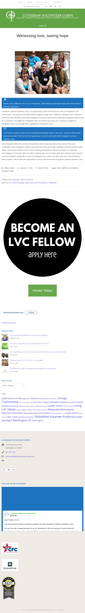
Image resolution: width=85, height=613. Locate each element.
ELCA (74, 402)
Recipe (58, 413)
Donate (29, 2)
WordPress (61, 609)
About (21, 2)
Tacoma (80, 413)
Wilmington (37, 420)
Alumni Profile (43, 168)
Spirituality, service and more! (22, 180)
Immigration (74, 168)
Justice (37, 406)
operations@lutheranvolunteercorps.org (20, 456)
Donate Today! (42, 290)
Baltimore (65, 168)
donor (69, 402)
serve (74, 412)
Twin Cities (12, 416)
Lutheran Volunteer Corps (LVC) (22, 513)
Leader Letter (55, 405)
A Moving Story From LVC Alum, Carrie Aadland (26, 360)
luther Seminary (42, 410)
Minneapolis (67, 409)
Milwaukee (54, 409)
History (32, 406)
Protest (53, 413)
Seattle (68, 413)
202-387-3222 (57, 2)
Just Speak (43, 406)
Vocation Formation (26, 417)
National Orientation (12, 412)
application (27, 398)
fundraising (13, 406)
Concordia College (40, 402)
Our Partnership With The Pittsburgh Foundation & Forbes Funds (33, 369)
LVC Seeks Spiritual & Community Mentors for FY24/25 (29, 344)
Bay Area (44, 398)
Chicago (62, 398)
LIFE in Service (68, 406)
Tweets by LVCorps (8, 323)
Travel (4, 417)
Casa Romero (52, 399)
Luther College (21, 410)
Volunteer (42, 416)
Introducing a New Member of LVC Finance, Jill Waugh (28, 335)
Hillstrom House (24, 406)
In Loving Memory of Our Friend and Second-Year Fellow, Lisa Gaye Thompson (38, 352)
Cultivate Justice (58, 402)
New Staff (38, 413)
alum (59, 168)
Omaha (46, 412)
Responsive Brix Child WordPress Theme (40, 609)
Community (10, 402)
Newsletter (28, 413)
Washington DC (22, 420)
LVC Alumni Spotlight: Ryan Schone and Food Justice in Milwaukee (33, 183)
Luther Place (31, 410)
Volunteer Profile (8, 171)
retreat (63, 413)
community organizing (25, 402)
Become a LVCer (41, 2)
